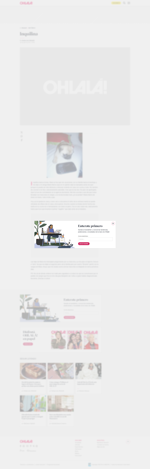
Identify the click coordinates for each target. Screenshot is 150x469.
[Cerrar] (113, 223)
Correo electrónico (83, 236)
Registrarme (83, 243)
